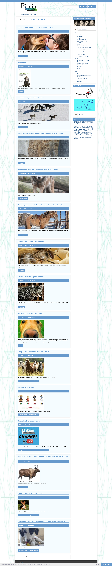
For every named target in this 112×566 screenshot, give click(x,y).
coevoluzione (85, 123)
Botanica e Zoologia (38, 450)
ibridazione (81, 130)
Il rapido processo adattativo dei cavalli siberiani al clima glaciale (42, 205)
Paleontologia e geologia (82, 56)
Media (76, 71)
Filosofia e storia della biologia (84, 47)
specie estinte (88, 136)
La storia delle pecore (26, 387)
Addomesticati (23, 62)
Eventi (76, 58)
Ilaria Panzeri (29, 391)
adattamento (77, 121)
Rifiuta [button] (97, 564)
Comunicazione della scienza (84, 75)
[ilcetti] (21, 562)
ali (80, 121)
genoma (75, 130)
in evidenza (78, 70)
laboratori (75, 132)
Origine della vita (81, 54)
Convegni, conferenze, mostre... (25, 450)
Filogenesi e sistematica (33, 380)
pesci (77, 134)
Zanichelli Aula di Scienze (34, 31)
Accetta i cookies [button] (106, 564)
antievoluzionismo (89, 121)
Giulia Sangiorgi (31, 173)
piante (80, 134)
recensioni (77, 136)
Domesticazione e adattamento (29, 421)
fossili (90, 129)
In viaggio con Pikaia (85, 51)
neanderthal (86, 133)
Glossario (81, 114)
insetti (85, 130)
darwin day (80, 126)
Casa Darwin (83, 49)
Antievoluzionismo (81, 34)
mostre (82, 133)
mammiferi (89, 132)
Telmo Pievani (78, 137)
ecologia (90, 126)
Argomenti (77, 32)
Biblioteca (21, 91)
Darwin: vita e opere (81, 76)
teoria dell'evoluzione (86, 137)
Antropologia (21, 163)
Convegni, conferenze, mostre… (84, 61)
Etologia (20, 345)
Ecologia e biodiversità (33, 550)
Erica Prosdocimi (30, 497)
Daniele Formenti (31, 355)
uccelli (76, 138)
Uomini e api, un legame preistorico (31, 241)
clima (82, 123)
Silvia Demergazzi (31, 317)
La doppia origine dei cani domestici (31, 98)
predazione (84, 134)
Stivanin (30, 424)
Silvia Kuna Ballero (32, 101)
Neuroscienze (80, 53)
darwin (75, 126)
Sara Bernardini (31, 137)
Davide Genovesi (32, 245)
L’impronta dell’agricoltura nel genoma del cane (35, 27)
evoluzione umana (81, 129)
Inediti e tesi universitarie (82, 78)
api (92, 121)
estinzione (76, 127)
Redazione (30, 66)
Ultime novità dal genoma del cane (30, 493)
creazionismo (89, 125)
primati (87, 134)
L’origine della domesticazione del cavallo (33, 352)
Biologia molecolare (23, 56)
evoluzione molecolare (88, 127)
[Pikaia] (29, 11)
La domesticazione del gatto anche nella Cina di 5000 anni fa (40, 133)
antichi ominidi (83, 121)
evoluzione (81, 127)
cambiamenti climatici (87, 122)
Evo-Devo (79, 44)
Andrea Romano (31, 280)
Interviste (79, 79)
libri (78, 132)
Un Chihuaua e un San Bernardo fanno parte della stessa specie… (42, 521)
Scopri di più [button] (47, 564)
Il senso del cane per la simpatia (30, 313)
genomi (78, 130)
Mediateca (46, 450)
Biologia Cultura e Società (83, 60)
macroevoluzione (83, 132)
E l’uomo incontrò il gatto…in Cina (31, 277)
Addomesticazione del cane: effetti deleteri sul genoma (38, 170)
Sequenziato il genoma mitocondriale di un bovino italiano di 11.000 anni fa (43, 457)
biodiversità (77, 122)
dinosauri (86, 126)
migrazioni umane (77, 133)
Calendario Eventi (83, 29)
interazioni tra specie (89, 130)
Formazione (79, 66)
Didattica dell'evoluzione (82, 63)
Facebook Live (80, 64)
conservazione (83, 125)
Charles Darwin (77, 123)
